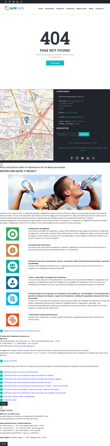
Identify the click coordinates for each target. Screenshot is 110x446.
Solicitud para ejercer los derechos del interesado (21, 372)
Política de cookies (10, 400)
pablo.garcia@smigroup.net (74, 117)
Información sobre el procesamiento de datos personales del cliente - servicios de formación (36, 386)
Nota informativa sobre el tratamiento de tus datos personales (80, 148)
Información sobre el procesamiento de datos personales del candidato (29, 375)
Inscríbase (84, 134)
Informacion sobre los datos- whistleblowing (19, 396)
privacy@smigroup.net (27, 346)
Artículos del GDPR (10, 361)
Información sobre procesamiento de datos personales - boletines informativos (31, 389)
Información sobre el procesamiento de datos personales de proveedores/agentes (32, 379)
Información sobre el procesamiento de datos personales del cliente (27, 382)
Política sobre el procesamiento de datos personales (22, 331)
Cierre (3, 404)
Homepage (55, 63)
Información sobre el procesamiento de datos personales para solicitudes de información (35, 393)
